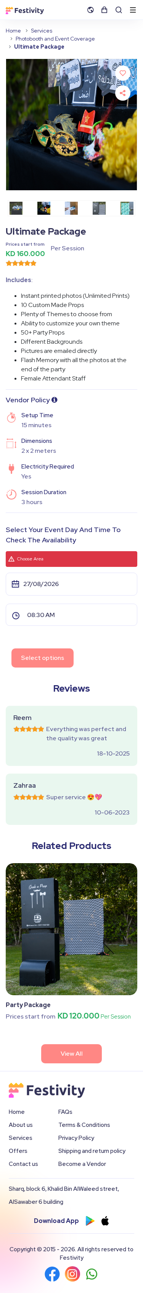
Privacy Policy (76, 1138)
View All (72, 1054)
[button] (93, 9)
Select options (42, 658)
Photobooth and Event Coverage (55, 38)
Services (41, 30)
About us (21, 1125)
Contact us (23, 1164)
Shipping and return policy (91, 1151)
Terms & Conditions (84, 1125)
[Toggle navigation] (133, 10)
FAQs (65, 1112)
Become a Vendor (82, 1164)
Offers (18, 1151)
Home (13, 30)
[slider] (21, 263)
